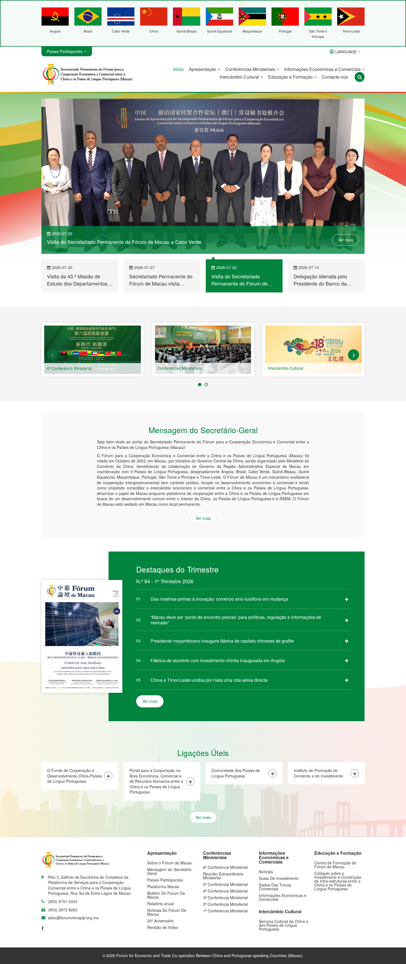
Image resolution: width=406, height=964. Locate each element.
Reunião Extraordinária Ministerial (223, 876)
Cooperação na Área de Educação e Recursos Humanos (317, 369)
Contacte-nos (335, 77)
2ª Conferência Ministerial (225, 905)
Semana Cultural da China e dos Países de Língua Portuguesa (283, 926)
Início (178, 69)
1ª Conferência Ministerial (225, 911)
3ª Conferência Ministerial (225, 898)
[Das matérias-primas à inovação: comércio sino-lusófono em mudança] (346, 600)
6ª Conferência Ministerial (225, 868)
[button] (52, 355)
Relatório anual (160, 904)
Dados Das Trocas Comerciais (275, 887)
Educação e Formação (291, 77)
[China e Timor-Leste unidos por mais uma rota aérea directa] (346, 681)
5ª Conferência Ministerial (225, 885)
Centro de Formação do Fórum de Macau (335, 865)
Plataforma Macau (163, 887)
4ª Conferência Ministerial (225, 891)
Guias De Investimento (279, 879)
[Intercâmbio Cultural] (203, 350)
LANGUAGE (346, 51)
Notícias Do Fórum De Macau (166, 913)
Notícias (266, 872)
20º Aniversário (160, 921)
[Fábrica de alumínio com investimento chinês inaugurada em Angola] (346, 661)
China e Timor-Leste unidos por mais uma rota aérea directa (209, 681)
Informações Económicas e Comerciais (323, 69)
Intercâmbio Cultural (240, 77)
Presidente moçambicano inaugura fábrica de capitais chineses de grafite (222, 641)
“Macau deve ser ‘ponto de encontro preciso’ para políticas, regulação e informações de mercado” (236, 621)
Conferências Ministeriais (250, 69)
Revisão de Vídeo (162, 928)
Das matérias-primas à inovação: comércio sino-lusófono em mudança (219, 599)
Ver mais (345, 237)
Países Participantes (165, 880)
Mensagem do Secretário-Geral (170, 872)
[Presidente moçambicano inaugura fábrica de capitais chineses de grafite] (346, 641)
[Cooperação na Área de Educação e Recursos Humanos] (313, 350)
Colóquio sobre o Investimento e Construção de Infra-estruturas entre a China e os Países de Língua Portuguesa (337, 881)
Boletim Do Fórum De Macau (166, 896)
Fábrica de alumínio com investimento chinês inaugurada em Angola (218, 661)
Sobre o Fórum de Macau (169, 863)
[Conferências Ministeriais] (92, 350)
